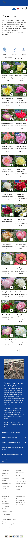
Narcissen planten (7, 511)
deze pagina (21, 32)
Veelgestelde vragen (5, 487)
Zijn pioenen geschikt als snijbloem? (12, 454)
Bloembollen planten (5, 497)
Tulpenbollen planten (5, 507)
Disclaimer (18, 475)
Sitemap (18, 489)
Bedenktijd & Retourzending (19, 471)
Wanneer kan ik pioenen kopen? (11, 432)
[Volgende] (21, 58)
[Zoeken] (5, 8)
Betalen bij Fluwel (7, 483)
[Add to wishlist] (11, 62)
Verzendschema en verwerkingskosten (21, 482)
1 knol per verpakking (7, 78)
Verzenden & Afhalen (5, 479)
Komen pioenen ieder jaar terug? (11, 442)
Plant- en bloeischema (5, 502)
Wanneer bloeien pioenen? (9, 437)
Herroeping (19, 486)
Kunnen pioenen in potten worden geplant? (11, 460)
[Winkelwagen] (25, 9)
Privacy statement (20, 478)
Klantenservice (6, 470)
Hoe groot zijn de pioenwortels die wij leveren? (12, 448)
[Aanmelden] (22, 528)
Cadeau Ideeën (6, 514)
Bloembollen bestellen (5, 474)
